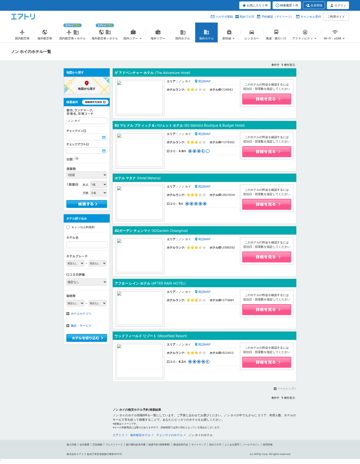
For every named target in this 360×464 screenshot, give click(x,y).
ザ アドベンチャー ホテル (152, 73)
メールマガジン (251, 444)
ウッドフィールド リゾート (151, 336)
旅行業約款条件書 (135, 444)
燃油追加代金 (180, 444)
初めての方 (247, 16)
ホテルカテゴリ (81, 313)
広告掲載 (97, 444)
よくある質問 (232, 444)
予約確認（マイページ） (277, 16)
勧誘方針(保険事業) (159, 444)
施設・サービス (81, 325)
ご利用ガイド (336, 16)
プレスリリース (114, 444)
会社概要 (84, 444)
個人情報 (71, 444)
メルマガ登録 (224, 16)
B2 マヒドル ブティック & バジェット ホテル (180, 125)
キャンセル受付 (310, 16)
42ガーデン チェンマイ (151, 230)
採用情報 (268, 444)
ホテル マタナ (138, 178)
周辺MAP (204, 81)
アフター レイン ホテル (150, 283)
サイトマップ (198, 444)
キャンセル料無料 (83, 227)
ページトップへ (286, 388)
